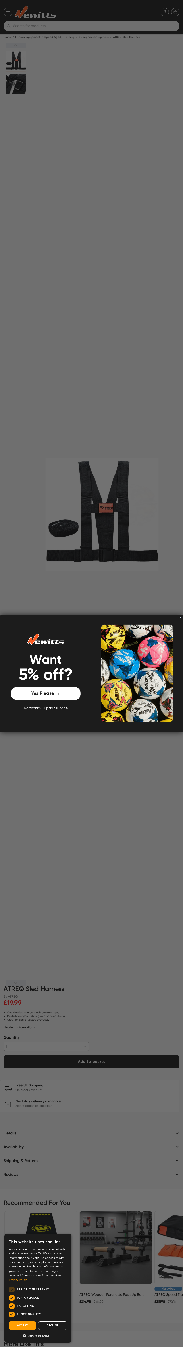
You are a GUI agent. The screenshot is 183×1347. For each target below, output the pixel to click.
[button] (38, 1335)
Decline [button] (52, 1325)
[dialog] (37, 1288)
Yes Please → (45, 693)
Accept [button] (22, 1325)
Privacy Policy (18, 1280)
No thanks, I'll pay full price (46, 708)
